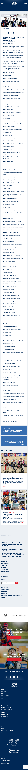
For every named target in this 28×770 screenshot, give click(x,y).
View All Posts (6, 535)
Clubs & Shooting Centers (11, 595)
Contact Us (4, 691)
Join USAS (5, 589)
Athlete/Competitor (6, 704)
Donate (4, 591)
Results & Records (6, 707)
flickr (3, 567)
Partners (3, 718)
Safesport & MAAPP (6, 696)
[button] (8, 33)
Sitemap (3, 698)
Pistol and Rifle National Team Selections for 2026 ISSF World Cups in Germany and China (13, 555)
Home (2, 7)
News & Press (10, 29)
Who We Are (4, 714)
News (5, 7)
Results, (5, 29)
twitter (4, 565)
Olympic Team (5, 716)
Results (8, 7)
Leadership (4, 719)
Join (25, 3)
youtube (4, 569)
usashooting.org (7, 416)
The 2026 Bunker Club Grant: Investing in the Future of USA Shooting (12, 549)
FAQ (2, 693)
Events (4, 593)
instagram (5, 571)
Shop (3, 597)
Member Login (5, 695)
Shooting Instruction (7, 709)
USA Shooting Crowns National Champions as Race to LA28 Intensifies (12, 544)
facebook (5, 563)
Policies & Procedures (7, 705)
